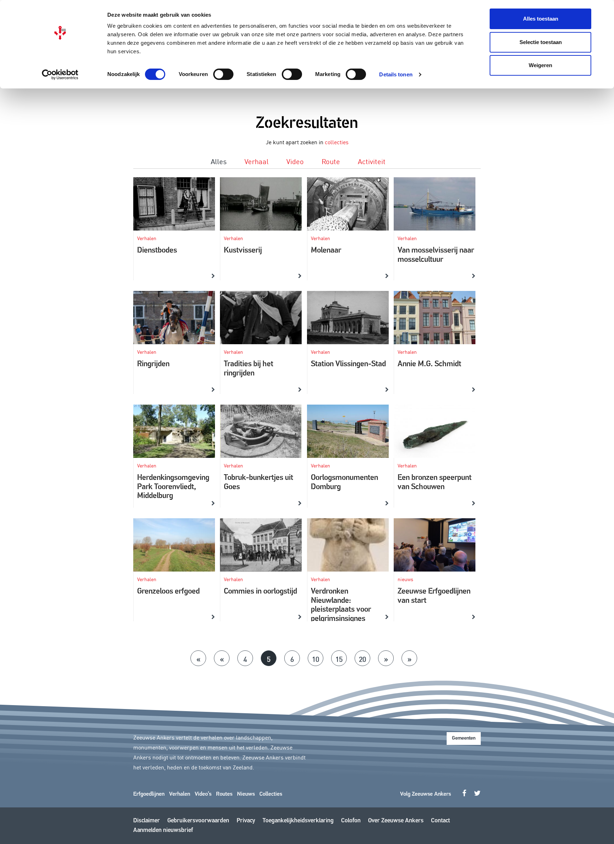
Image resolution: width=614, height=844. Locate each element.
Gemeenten (463, 738)
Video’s (203, 794)
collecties (337, 141)
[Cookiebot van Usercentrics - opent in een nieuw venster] (60, 74)
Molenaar (326, 251)
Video (295, 161)
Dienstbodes (157, 251)
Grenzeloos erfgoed (168, 592)
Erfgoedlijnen (149, 794)
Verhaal (256, 161)
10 (315, 659)
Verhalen (179, 794)
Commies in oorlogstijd (260, 592)
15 (339, 659)
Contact (440, 821)
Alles (219, 161)
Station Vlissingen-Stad (348, 364)
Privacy (246, 821)
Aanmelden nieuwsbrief (163, 830)
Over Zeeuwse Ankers (396, 821)
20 (362, 659)
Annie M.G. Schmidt (429, 364)
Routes (224, 794)
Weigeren (540, 65)
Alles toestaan (540, 19)
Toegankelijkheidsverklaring (298, 821)
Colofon (351, 821)
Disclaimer (146, 821)
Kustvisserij (243, 251)
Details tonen (395, 74)
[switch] (223, 74)
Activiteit (372, 161)
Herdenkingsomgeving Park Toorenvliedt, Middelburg (173, 487)
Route (331, 161)
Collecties (270, 794)
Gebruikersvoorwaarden (198, 821)
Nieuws (246, 794)
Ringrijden (153, 364)
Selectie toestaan (540, 42)
